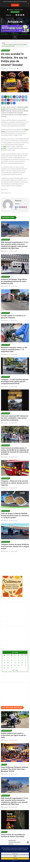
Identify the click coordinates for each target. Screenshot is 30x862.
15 (4, 663)
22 (4, 665)
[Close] (28, 3)
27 (22, 665)
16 (8, 663)
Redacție (5, 68)
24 (11, 665)
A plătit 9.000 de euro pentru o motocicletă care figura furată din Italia (13, 735)
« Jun (13, 670)
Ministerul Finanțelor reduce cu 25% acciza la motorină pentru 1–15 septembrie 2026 (14, 349)
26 (18, 665)
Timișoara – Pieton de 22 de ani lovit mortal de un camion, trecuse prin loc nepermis (14, 482)
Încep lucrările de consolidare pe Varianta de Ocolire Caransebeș (13, 835)
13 (22, 660)
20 (22, 663)
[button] (28, 842)
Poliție (4, 146)
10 (11, 660)
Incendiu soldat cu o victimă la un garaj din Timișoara (13, 316)
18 (15, 663)
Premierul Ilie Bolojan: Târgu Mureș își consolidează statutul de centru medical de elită (14, 281)
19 (18, 663)
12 (18, 660)
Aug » (16, 670)
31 (11, 668)
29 (4, 668)
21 (25, 663)
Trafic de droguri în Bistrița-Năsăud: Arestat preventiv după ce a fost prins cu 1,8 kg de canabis (15, 515)
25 (15, 665)
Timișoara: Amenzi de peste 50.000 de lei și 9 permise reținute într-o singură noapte (15, 546)
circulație (3, 148)
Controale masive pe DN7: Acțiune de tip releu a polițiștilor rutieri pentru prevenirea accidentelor (14, 417)
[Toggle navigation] (15, 37)
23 (8, 665)
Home (3, 43)
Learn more (15, 5)
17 (11, 663)
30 (8, 668)
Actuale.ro (15, 22)
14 (25, 660)
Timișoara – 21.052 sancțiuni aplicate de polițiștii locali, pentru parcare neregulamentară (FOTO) (14, 381)
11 (15, 660)
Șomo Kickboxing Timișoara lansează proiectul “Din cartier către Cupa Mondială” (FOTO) (14, 769)
